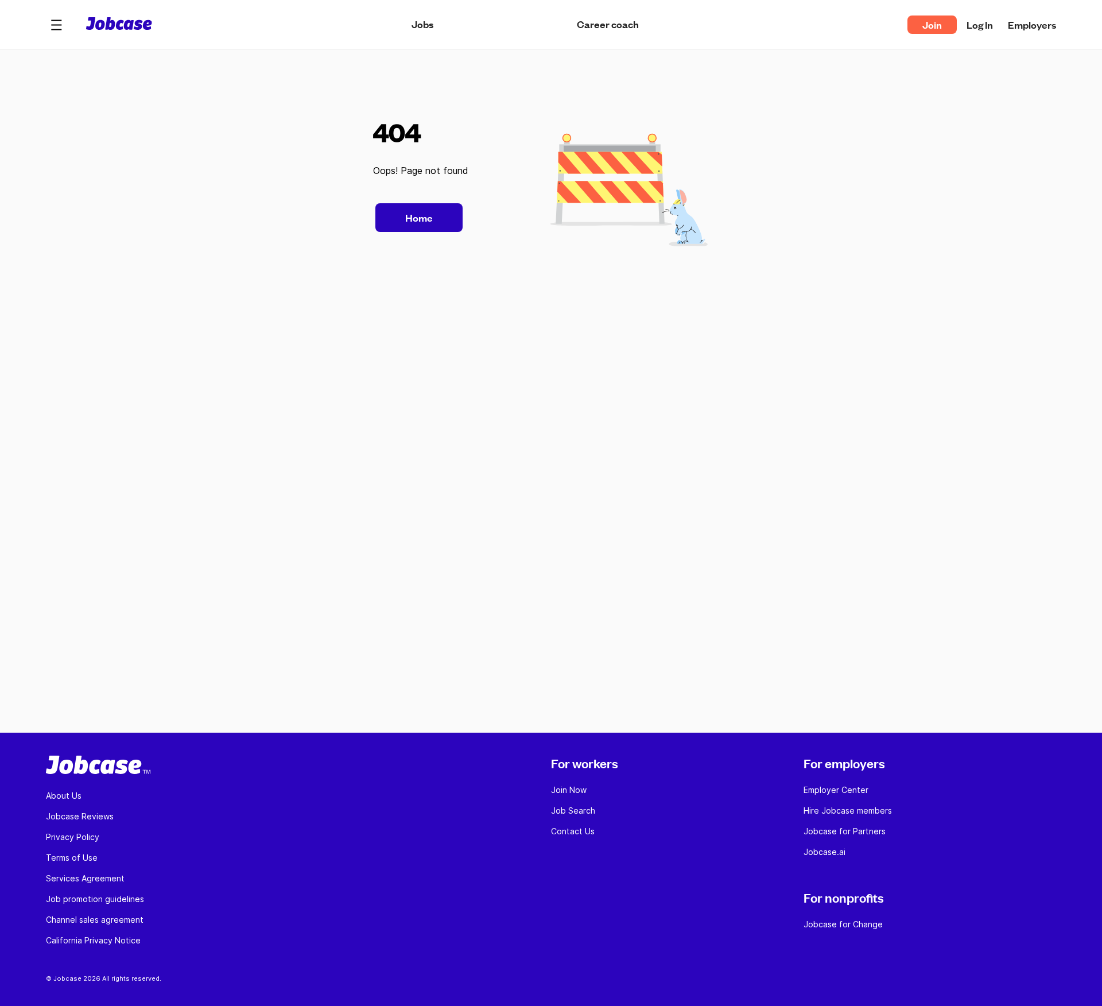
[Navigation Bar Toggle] (56, 24)
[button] (56, 25)
